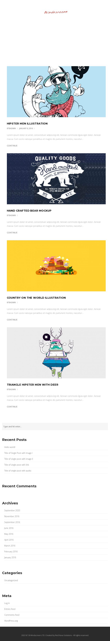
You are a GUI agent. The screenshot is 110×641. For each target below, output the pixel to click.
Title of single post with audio (17, 470)
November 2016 (11, 516)
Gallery (75, 20)
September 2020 (12, 510)
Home (17, 20)
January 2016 (10, 557)
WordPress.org (11, 620)
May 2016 (8, 534)
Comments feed (11, 614)
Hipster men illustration (27, 123)
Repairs (43, 20)
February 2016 (10, 551)
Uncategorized (11, 580)
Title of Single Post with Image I (18, 453)
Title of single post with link (16, 464)
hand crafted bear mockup (29, 210)
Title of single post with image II (18, 459)
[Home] (55, 11)
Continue (12, 145)
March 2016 (9, 545)
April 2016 (8, 539)
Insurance (29, 20)
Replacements (58, 20)
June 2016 (8, 528)
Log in (7, 603)
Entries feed (9, 609)
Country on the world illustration (36, 297)
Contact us (89, 20)
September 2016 (12, 522)
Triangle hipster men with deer (32, 384)
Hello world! (9, 447)
